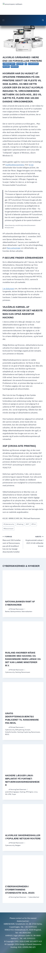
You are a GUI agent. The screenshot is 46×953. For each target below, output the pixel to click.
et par (31, 165)
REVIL (7, 734)
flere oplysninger (14, 248)
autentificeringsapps (12, 792)
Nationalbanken (27, 611)
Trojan (14, 794)
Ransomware (8, 529)
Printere (14, 66)
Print (33, 524)
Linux (35, 792)
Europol (27, 730)
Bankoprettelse (15, 611)
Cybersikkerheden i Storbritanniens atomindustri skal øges (19, 889)
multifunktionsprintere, (14, 165)
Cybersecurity (9, 64)
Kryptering (26, 732)
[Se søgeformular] (43, 20)
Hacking (20, 64)
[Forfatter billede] (6, 609)
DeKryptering (19, 730)
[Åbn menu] (3, 20)
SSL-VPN (8, 794)
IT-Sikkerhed (33, 64)
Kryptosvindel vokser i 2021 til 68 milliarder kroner (34, 541)
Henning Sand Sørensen (18, 789)
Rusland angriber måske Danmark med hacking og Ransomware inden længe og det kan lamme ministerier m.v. (23, 659)
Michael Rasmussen (17, 609)
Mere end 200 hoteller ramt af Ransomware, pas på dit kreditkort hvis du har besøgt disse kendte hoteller (12, 544)
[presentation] (23, 583)
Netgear (18, 845)
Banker (7, 611)
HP (26, 64)
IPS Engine (29, 792)
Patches (6, 66)
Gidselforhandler (10, 732)
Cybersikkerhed (33, 897)
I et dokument (8, 288)
